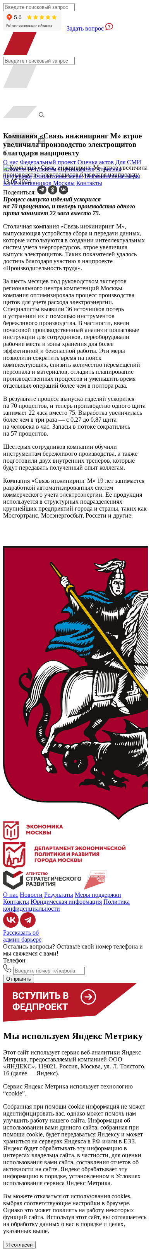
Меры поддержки (98, 894)
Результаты (58, 894)
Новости (31, 894)
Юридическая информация (66, 901)
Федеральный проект (48, 162)
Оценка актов (95, 162)
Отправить (18, 979)
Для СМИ (128, 162)
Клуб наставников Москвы (39, 183)
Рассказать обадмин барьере (22, 936)
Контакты (89, 183)
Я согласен (19, 1245)
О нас (10, 162)
